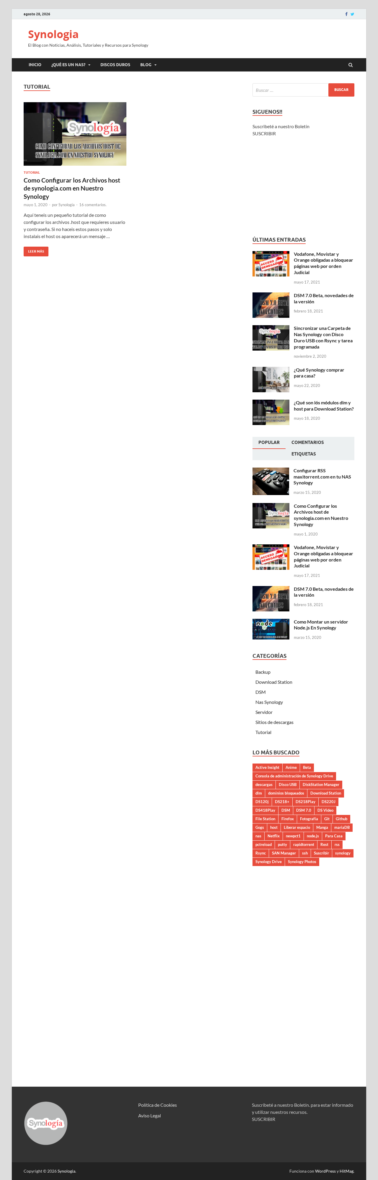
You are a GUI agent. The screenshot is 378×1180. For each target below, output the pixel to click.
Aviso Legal (149, 1115)
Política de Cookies (157, 1105)
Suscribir (321, 853)
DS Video (325, 810)
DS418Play (265, 810)
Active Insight (267, 767)
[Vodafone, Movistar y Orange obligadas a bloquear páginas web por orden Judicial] (270, 254)
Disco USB (287, 784)
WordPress (325, 1171)
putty (282, 844)
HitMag (346, 1171)
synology (343, 853)
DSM (260, 692)
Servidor (264, 712)
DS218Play (305, 801)
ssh (305, 853)
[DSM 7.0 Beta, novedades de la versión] (270, 296)
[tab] (269, 443)
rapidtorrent (303, 844)
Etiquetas (303, 454)
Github (341, 818)
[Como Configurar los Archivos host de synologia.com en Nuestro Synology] (75, 136)
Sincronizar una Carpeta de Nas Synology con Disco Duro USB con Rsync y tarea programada (323, 337)
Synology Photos (302, 861)
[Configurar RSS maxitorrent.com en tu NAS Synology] (270, 471)
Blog (145, 64)
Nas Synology (269, 702)
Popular (269, 442)
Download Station (273, 682)
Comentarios (307, 442)
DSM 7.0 (303, 810)
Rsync (260, 853)
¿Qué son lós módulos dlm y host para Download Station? (324, 405)
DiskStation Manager (321, 784)
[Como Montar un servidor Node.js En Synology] (270, 622)
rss (337, 844)
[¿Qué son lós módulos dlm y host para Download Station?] (270, 403)
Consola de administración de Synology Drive (294, 776)
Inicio (35, 64)
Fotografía (309, 818)
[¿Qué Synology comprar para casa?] (270, 370)
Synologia (53, 34)
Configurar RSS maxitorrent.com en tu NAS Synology (322, 477)
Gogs (259, 827)
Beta (307, 767)
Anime (291, 767)
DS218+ (282, 801)
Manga (322, 827)
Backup (263, 672)
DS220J (328, 801)
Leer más (34, 250)
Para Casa (334, 836)
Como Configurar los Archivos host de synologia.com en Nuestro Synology (72, 188)
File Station (265, 818)
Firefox (287, 818)
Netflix (274, 836)
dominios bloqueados (286, 793)
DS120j (262, 801)
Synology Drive (268, 861)
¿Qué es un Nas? (68, 64)
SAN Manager (284, 853)
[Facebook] (346, 14)
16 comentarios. (93, 204)
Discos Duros (115, 64)
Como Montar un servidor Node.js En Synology (321, 625)
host (274, 827)
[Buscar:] (303, 90)
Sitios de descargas (274, 722)
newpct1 (293, 836)
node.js (313, 836)
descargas (264, 784)
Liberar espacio (297, 827)
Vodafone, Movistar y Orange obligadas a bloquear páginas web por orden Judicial (323, 263)
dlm (258, 793)
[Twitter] (352, 14)
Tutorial (32, 172)
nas (258, 836)
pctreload (263, 844)
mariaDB (342, 827)
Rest (324, 844)
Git (327, 818)
